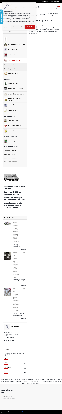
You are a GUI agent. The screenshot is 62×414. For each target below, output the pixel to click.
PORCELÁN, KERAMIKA (14, 60)
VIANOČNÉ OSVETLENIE (14, 105)
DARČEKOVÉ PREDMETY (14, 55)
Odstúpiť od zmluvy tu (52, 14)
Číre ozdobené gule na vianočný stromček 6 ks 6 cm (19, 281)
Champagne (7, 367)
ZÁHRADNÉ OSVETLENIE (10, 158)
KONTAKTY (43, 14)
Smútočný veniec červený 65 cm (17, 245)
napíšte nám (10, 340)
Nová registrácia (55, 1)
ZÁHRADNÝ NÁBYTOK (10, 150)
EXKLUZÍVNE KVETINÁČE (10, 162)
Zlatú (5, 362)
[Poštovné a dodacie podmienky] (11, 174)
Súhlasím (30, 27)
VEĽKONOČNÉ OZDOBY (14, 131)
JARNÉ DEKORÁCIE (13, 120)
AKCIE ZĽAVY (7, 31)
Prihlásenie (45, 1)
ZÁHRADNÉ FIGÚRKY (9, 154)
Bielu (5, 358)
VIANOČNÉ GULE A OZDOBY (15, 89)
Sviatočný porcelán (10, 69)
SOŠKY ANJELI (12, 39)
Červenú (6, 372)
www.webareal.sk (18, 412)
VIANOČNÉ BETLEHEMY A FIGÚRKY (15, 99)
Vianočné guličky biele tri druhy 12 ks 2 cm (19, 314)
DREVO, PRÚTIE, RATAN (14, 73)
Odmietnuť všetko (18, 27)
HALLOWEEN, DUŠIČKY (14, 141)
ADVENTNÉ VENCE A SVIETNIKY (16, 94)
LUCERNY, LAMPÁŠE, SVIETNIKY (16, 44)
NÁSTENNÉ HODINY (13, 49)
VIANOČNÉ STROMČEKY (14, 83)
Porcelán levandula (10, 65)
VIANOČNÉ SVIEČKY (13, 110)
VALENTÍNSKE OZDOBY (14, 126)
